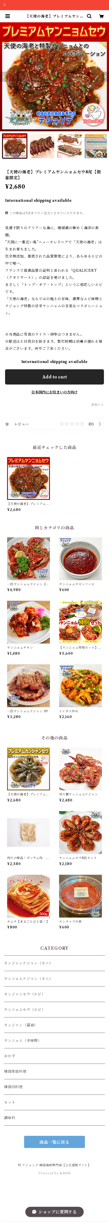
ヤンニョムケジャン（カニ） (28, 978)
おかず (9, 1056)
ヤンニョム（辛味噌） (23, 1040)
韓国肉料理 (13, 1087)
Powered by (49, 1173)
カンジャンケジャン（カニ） (28, 963)
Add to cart (54, 376)
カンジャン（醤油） (21, 1025)
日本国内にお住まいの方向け (54, 392)
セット (9, 1102)
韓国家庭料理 (15, 1071)
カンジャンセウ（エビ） (24, 994)
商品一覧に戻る (54, 1142)
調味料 (9, 1118)
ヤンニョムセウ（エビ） (24, 1009)
